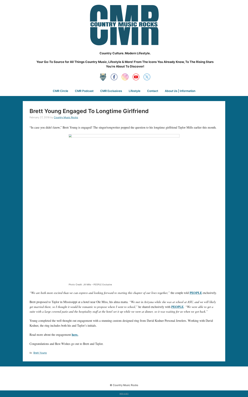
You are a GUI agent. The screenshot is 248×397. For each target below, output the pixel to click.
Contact (152, 91)
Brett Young (40, 352)
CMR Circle (60, 91)
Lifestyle (134, 91)
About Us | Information (180, 91)
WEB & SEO (124, 394)
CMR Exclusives (111, 91)
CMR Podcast (84, 91)
